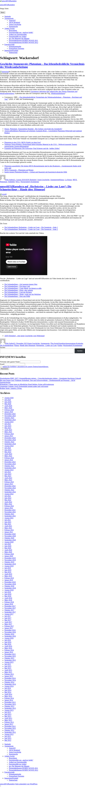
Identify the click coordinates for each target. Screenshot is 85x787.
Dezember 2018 (10, 582)
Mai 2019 (7, 572)
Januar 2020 (8, 556)
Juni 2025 (7, 426)
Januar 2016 (8, 652)
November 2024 (10, 440)
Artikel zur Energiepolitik (18, 34)
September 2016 (10, 636)
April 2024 (8, 454)
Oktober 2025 (9, 418)
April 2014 (8, 694)
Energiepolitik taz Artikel (17, 36)
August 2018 (9, 590)
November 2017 (10, 608)
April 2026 (8, 406)
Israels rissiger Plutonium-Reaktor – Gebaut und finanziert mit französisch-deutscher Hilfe (35, 172)
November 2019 (10, 560)
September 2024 (10, 444)
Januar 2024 (8, 460)
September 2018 (10, 588)
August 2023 (9, 470)
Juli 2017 (7, 616)
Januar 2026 (8, 412)
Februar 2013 (9, 722)
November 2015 (10, 656)
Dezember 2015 (10, 654)
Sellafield (11, 182)
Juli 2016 (7, 640)
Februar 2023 (9, 482)
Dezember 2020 (10, 534)
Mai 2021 (7, 524)
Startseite (7, 16)
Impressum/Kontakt (11, 50)
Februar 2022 (9, 506)
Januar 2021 (8, 532)
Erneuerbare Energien (16, 48)
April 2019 (8, 574)
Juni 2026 (7, 402)
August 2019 (9, 566)
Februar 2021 (9, 530)
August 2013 (9, 710)
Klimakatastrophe (15, 46)
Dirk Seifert (9, 180)
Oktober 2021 (9, 514)
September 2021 (10, 516)
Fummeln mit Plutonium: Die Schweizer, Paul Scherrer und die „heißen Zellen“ (32, 148)
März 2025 (8, 432)
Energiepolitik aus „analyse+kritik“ (21, 32)
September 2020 (10, 540)
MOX (75, 180)
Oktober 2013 (9, 706)
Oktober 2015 (9, 658)
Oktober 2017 (9, 610)
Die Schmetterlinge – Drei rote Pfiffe (17, 296)
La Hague (68, 180)
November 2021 (10, 512)
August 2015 (9, 662)
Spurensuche (13, 26)
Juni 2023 (7, 474)
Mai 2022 (7, 500)
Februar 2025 (9, 434)
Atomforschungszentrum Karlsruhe (70, 343)
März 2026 (8, 408)
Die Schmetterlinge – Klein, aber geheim (18, 290)
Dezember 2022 (10, 486)
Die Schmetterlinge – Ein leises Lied (17, 286)
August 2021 (9, 518)
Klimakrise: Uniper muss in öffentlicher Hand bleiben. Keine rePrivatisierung (27, 384)
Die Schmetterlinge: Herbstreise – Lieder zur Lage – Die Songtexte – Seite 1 (31, 227)
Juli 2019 (7, 568)
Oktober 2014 (9, 682)
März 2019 (8, 576)
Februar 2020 (9, 554)
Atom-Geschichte (15, 24)
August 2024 (9, 446)
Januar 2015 (8, 676)
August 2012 (9, 734)
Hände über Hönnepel (27, 345)
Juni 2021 (7, 522)
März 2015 (8, 672)
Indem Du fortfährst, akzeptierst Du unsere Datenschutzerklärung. (26, 367)
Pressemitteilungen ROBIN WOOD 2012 (23, 42)
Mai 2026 (7, 404)
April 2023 (8, 478)
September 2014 (10, 684)
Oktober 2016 (9, 634)
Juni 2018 (7, 594)
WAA (17, 182)
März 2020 (8, 552)
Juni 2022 (7, 498)
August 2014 (9, 686)
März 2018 (8, 600)
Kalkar (60, 345)
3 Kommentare (77, 345)
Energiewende (9, 44)
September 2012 (10, 732)
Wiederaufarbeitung (58, 93)
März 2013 (8, 720)
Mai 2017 (7, 620)
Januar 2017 (8, 628)
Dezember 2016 (10, 630)
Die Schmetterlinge (6, 345)
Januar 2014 (8, 700)
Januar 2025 (8, 436)
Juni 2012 (7, 738)
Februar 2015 (9, 674)
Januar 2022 (8, 508)
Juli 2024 (7, 448)
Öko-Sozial (54, 343)
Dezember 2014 (10, 678)
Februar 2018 (9, 602)
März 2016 (8, 648)
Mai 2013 (7, 716)
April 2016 (8, 646)
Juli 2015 (7, 664)
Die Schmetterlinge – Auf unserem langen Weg (20, 284)
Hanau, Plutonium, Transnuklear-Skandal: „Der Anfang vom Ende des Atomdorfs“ (33, 129)
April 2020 (8, 550)
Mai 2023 (7, 476)
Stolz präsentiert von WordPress (26, 784)
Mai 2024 (7, 452)
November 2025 (10, 416)
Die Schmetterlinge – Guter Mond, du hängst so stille (23, 288)
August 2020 (9, 542)
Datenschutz (13, 52)
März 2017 (8, 624)
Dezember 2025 (10, 414)
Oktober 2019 (9, 562)
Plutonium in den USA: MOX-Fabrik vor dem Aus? (22, 142)
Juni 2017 (7, 618)
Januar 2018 (8, 604)
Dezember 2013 (10, 702)
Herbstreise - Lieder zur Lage (46, 345)
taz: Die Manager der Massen (19, 38)
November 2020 (10, 536)
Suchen (2, 347)
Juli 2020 (7, 544)
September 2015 (10, 660)
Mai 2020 (7, 548)
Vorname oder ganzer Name (10, 362)
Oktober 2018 (9, 586)
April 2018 (8, 598)
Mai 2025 (7, 428)
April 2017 (8, 622)
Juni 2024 (7, 450)
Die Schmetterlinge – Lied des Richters (18, 292)
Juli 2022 (7, 496)
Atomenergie (9, 18)
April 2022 (8, 502)
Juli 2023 (7, 472)
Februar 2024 (9, 458)
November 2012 (10, 728)
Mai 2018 (7, 596)
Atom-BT (12, 20)
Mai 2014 (7, 692)
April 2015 (8, 670)
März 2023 (8, 480)
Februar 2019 (9, 578)
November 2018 (10, 584)
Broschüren (13, 30)
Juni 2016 (7, 642)
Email (2, 364)
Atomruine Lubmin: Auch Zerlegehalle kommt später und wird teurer (24, 386)
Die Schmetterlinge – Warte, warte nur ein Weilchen (22, 294)
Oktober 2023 (9, 466)
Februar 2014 (9, 698)
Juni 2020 (7, 546)
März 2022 (8, 504)
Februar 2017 (9, 626)
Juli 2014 (7, 688)
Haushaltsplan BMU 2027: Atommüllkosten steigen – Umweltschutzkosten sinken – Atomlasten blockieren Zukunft (40, 378)
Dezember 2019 (10, 558)
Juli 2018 (7, 592)
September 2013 (10, 708)
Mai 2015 (7, 668)
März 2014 (8, 696)
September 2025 (10, 420)
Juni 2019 (7, 570)
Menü (2, 12)
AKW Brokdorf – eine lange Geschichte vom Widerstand (24, 336)
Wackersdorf (24, 182)
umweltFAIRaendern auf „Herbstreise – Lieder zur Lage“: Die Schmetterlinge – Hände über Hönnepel (35, 188)
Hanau (61, 180)
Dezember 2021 (10, 510)
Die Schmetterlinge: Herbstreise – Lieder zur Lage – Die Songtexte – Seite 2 (31, 229)
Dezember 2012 (10, 726)
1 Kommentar (34, 182)
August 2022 (9, 494)
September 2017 (10, 612)
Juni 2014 (7, 690)
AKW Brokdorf (14, 22)
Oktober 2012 (9, 730)
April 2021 (8, 526)
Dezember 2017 (10, 606)
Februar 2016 (9, 650)
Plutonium (3, 182)
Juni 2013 (7, 714)
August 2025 (9, 422)
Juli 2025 (7, 424)
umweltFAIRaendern (7, 5)
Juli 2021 (7, 520)
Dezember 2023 (10, 462)
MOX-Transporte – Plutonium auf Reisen (18, 170)
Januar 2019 (8, 580)
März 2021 (8, 528)
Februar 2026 (9, 410)
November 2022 (10, 488)
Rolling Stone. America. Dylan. (11, 388)
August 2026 (9, 398)
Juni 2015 (7, 666)
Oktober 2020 (9, 538)
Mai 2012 (7, 740)
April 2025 (8, 430)
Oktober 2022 (9, 490)
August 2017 (9, 614)
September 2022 (10, 492)
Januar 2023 (8, 484)
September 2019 (10, 564)
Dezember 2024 (10, 438)
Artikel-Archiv (9, 28)
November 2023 (10, 464)
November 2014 (10, 680)
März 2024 (8, 456)
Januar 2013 (8, 724)
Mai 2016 (7, 644)
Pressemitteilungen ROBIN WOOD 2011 (23, 40)
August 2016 (9, 638)
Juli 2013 (7, 712)
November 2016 (10, 632)
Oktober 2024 (9, 442)
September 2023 (10, 468)
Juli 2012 (7, 736)
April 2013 (8, 718)
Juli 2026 (7, 400)
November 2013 (10, 704)
